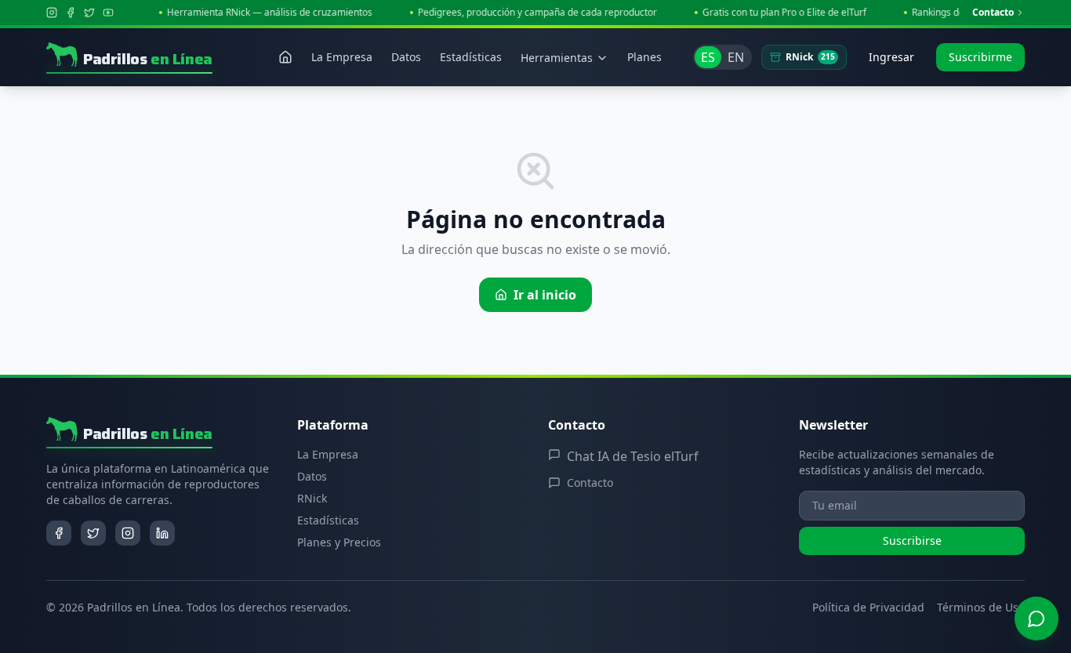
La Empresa (327, 454)
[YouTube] (108, 12)
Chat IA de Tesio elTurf (633, 456)
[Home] (285, 57)
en (736, 57)
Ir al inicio (545, 294)
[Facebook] (70, 12)
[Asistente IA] (1036, 618)
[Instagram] (51, 12)
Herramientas (557, 57)
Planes (644, 56)
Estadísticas (328, 520)
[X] (89, 12)
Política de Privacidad (868, 607)
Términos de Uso (981, 607)
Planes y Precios (339, 542)
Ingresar (891, 56)
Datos (312, 476)
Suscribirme (980, 56)
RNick (810, 56)
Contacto (993, 12)
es (708, 57)
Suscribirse (912, 540)
